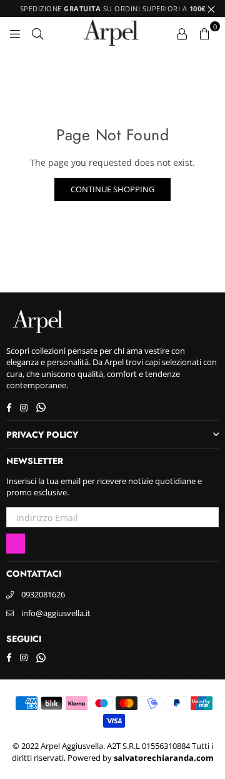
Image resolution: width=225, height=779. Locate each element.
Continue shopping (112, 189)
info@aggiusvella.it (56, 613)
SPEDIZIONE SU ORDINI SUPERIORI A (113, 8)
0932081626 (43, 594)
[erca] (37, 32)
